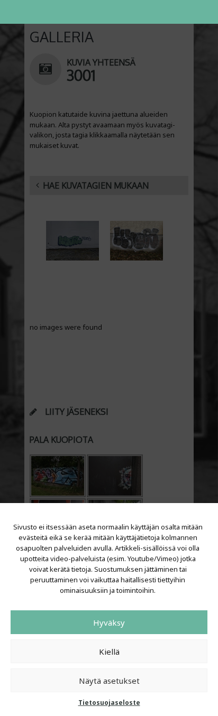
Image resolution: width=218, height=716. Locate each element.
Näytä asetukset (109, 680)
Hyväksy (109, 622)
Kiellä (109, 651)
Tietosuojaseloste (109, 702)
